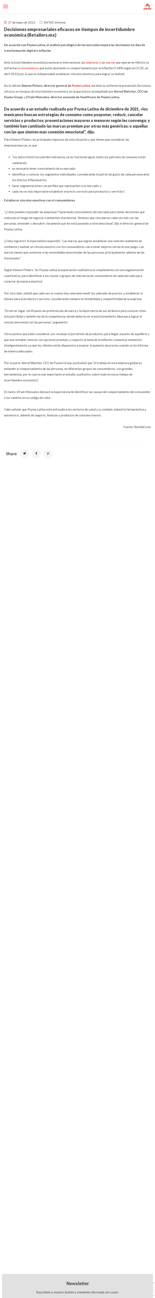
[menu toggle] (5, 6)
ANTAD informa (54, 22)
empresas (92, 62)
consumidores (29, 68)
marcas (110, 62)
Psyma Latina (81, 85)
